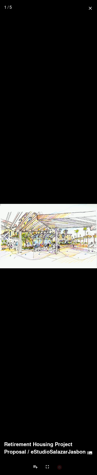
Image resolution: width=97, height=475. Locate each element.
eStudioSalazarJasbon (58, 451)
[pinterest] (59, 467)
